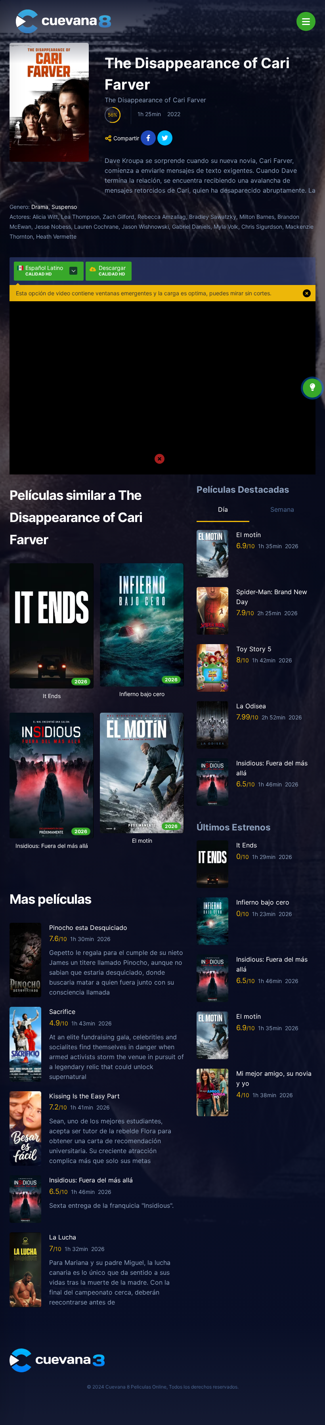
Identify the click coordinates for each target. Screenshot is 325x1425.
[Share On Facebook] (148, 137)
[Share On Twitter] (164, 137)
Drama (39, 206)
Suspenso (64, 206)
